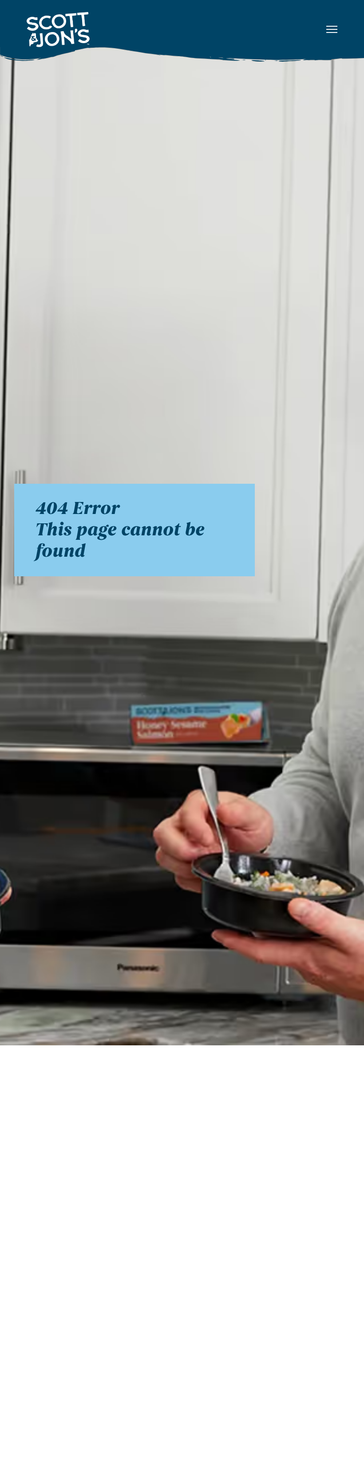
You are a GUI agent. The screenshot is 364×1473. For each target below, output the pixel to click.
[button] (331, 30)
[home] (116, 29)
